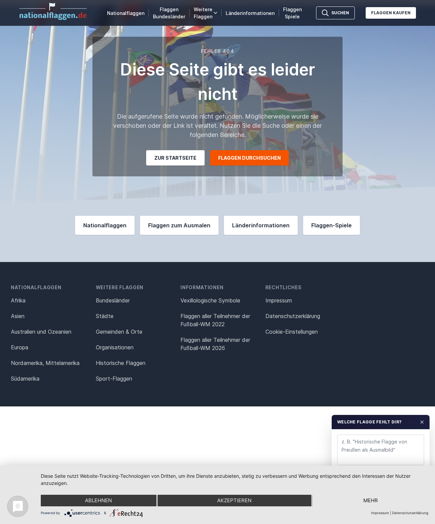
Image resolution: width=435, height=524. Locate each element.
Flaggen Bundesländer (169, 12)
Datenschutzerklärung (410, 513)
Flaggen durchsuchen (249, 158)
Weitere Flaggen (203, 12)
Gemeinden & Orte (119, 331)
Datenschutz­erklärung (292, 316)
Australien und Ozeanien (41, 331)
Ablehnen (98, 500)
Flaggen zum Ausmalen (179, 225)
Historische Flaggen (120, 363)
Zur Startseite (175, 158)
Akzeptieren (234, 500)
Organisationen (115, 347)
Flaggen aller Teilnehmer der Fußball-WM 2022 (215, 320)
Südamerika (25, 378)
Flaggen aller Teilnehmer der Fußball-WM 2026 (215, 343)
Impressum (278, 300)
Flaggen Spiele (292, 12)
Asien (17, 316)
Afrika (18, 300)
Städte (105, 316)
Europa (19, 347)
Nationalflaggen (125, 13)
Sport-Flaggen (114, 378)
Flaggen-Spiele (331, 225)
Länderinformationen (250, 13)
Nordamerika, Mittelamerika (45, 363)
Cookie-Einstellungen (291, 331)
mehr (370, 500)
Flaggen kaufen (391, 12)
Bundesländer (113, 300)
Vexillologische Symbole (210, 300)
